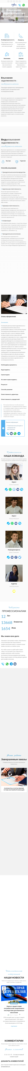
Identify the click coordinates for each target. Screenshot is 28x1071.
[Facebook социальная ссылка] (8, 1)
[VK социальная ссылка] (17, 1)
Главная (6, 19)
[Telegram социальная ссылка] (20, 1)
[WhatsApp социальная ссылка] (14, 1)
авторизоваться (5, 1066)
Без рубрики (14, 1003)
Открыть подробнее (26, 769)
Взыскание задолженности (16, 19)
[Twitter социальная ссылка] (11, 1)
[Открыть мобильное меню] (1, 5)
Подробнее (14, 1026)
